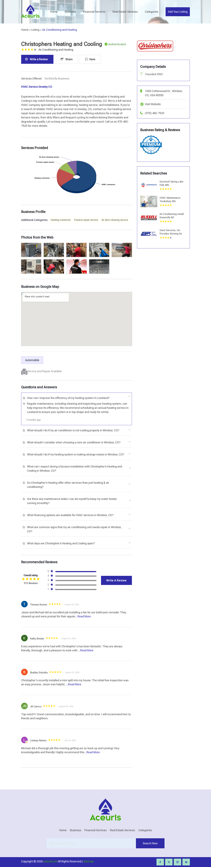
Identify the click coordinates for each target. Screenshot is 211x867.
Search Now (150, 843)
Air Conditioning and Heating (59, 29)
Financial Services (94, 11)
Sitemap (88, 861)
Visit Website (153, 104)
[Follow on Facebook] (160, 862)
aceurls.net (50, 861)
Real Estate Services (125, 11)
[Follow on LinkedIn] (186, 862)
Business (70, 11)
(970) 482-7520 (154, 113)
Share (69, 59)
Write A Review (116, 580)
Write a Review (39, 59)
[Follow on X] (169, 862)
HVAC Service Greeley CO (36, 86)
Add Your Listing (178, 11)
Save (92, 59)
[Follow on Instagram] (177, 862)
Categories (151, 11)
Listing (35, 29)
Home (54, 11)
